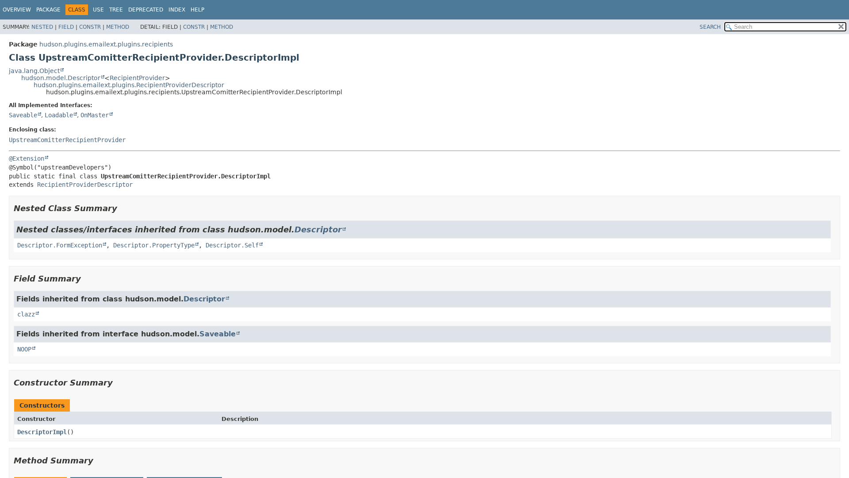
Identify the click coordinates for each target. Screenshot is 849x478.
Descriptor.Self (232, 245)
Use (98, 10)
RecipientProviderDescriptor (85, 184)
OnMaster (94, 115)
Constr (90, 27)
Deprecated (145, 10)
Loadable (59, 115)
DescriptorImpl (42, 432)
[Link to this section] (123, 208)
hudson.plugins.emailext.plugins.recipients (106, 44)
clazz (26, 314)
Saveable (23, 115)
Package (48, 10)
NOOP (24, 349)
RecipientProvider (137, 77)
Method (117, 27)
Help (197, 10)
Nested (42, 27)
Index (176, 10)
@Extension (26, 158)
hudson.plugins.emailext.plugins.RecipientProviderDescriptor (129, 85)
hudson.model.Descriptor (60, 77)
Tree (116, 10)
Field (66, 27)
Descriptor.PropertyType (154, 245)
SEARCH (710, 27)
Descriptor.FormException (59, 245)
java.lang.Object (34, 70)
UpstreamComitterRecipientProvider (67, 139)
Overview (17, 10)
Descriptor (318, 229)
